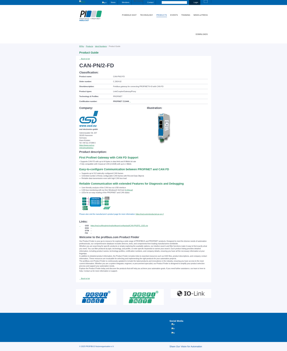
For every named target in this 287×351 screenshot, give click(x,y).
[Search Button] (160, 2)
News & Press (201, 15)
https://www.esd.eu (86, 145)
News (113, 2)
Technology (146, 15)
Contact (150, 2)
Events (174, 15)
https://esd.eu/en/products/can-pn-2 (150, 214)
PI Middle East (129, 15)
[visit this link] (82, 225)
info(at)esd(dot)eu (86, 148)
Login (196, 2)
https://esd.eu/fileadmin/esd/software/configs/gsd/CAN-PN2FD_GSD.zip (119, 226)
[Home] (118, 10)
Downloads (202, 34)
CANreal (128, 190)
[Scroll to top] (284, 347)
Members (125, 2)
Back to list (85, 59)
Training (185, 15)
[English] (206, 1)
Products (161, 15)
